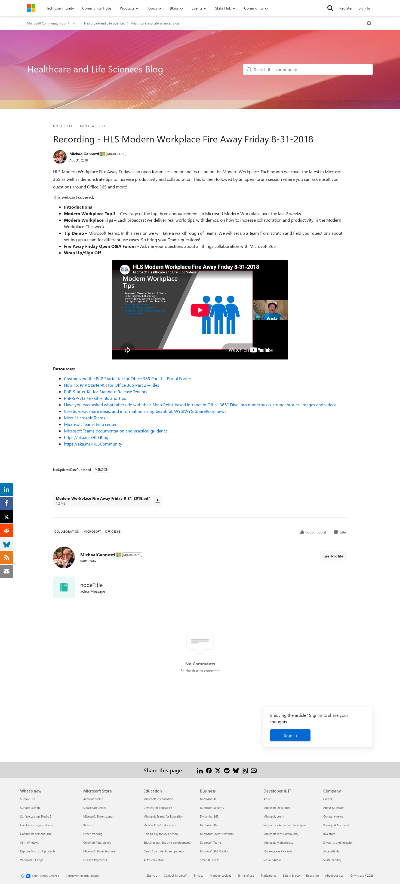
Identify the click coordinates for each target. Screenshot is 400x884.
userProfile (333, 556)
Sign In (364, 8)
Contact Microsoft (175, 875)
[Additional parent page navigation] (75, 23)
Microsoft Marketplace (278, 842)
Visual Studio (272, 860)
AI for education (153, 860)
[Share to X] (218, 770)
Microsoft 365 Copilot (214, 851)
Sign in (290, 735)
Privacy (198, 875)
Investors (329, 834)
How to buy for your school (161, 834)
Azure (267, 799)
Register (346, 8)
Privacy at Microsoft (336, 825)
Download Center (94, 808)
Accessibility (331, 851)
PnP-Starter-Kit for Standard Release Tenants (105, 391)
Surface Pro (27, 799)
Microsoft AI (208, 799)
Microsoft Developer (276, 808)
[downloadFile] (157, 500)
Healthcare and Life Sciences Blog (155, 23)
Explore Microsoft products (38, 851)
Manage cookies (220, 875)
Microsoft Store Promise (99, 851)
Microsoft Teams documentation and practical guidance (116, 431)
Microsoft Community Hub (46, 23)
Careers (328, 799)
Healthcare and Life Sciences (104, 23)
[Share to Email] (254, 770)
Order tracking (92, 834)
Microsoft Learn (273, 816)
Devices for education (157, 808)
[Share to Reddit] (227, 770)
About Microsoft (333, 808)
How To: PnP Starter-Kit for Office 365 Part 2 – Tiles (111, 385)
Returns (88, 825)
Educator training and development (166, 842)
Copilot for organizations (36, 825)
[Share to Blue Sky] (236, 770)
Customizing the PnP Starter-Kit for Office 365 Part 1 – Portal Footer (127, 378)
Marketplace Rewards (277, 851)
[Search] (330, 8)
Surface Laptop (30, 808)
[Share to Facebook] (209, 770)
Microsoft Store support (99, 816)
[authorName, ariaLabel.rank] (60, 157)
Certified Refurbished (97, 842)
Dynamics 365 (209, 816)
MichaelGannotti (84, 153)
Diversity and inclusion (338, 842)
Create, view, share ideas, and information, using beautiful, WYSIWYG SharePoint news (145, 411)
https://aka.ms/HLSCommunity (93, 444)
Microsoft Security (212, 808)
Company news (333, 816)
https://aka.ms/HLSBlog (86, 437)
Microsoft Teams (210, 842)
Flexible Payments (95, 860)
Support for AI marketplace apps (284, 825)
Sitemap (151, 875)
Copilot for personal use (36, 834)
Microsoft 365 (209, 825)
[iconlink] (64, 587)
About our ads (334, 875)
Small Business (210, 860)
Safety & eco (291, 875)
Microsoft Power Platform (216, 834)
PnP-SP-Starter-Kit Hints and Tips (95, 398)
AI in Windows (29, 842)
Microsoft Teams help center (90, 424)
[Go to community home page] (31, 8)
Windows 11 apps (31, 860)
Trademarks (268, 875)
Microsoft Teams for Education (163, 816)
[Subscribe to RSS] (245, 770)
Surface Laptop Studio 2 (35, 816)
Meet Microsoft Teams (84, 417)
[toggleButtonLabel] (369, 23)
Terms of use (246, 875)
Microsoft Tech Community (280, 834)
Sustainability (332, 860)
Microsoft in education (158, 799)
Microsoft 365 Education (159, 825)
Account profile (93, 799)
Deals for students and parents (163, 851)
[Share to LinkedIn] (200, 770)
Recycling (312, 875)
